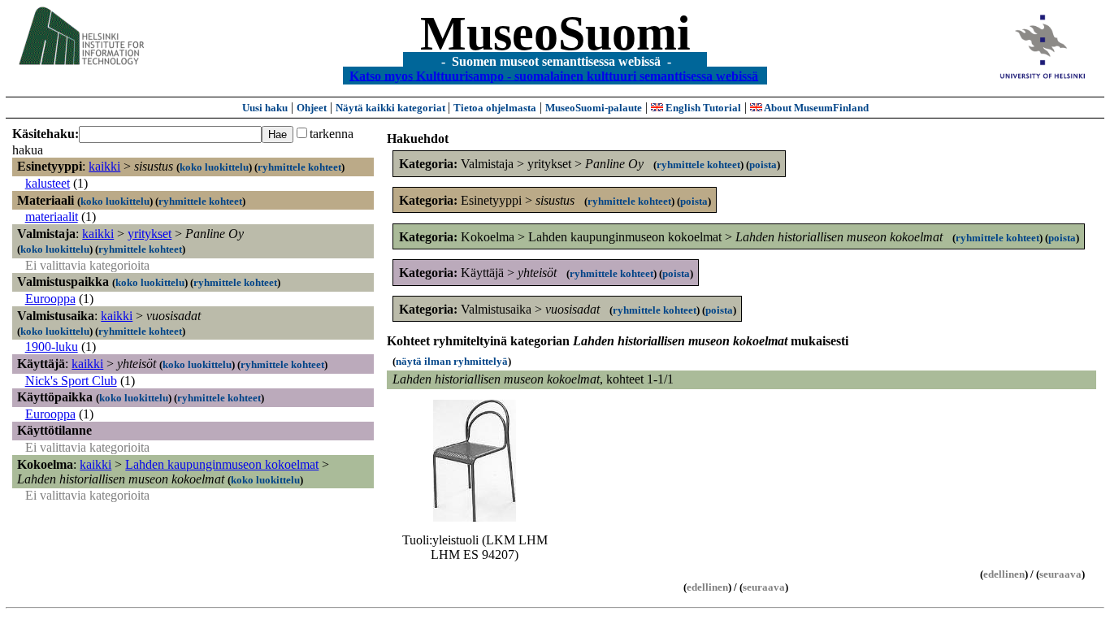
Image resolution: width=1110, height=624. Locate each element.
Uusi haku (265, 108)
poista (763, 164)
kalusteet (47, 183)
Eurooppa (50, 299)
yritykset (149, 233)
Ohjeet (312, 108)
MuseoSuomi (555, 33)
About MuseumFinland (815, 108)
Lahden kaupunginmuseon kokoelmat (222, 464)
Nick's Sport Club (71, 381)
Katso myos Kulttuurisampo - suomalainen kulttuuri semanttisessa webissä (553, 75)
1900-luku (51, 346)
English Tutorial (702, 108)
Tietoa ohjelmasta (494, 108)
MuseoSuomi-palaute (593, 108)
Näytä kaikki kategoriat (392, 108)
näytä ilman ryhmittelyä (452, 361)
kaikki (104, 166)
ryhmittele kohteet (299, 167)
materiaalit (51, 216)
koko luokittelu (214, 167)
